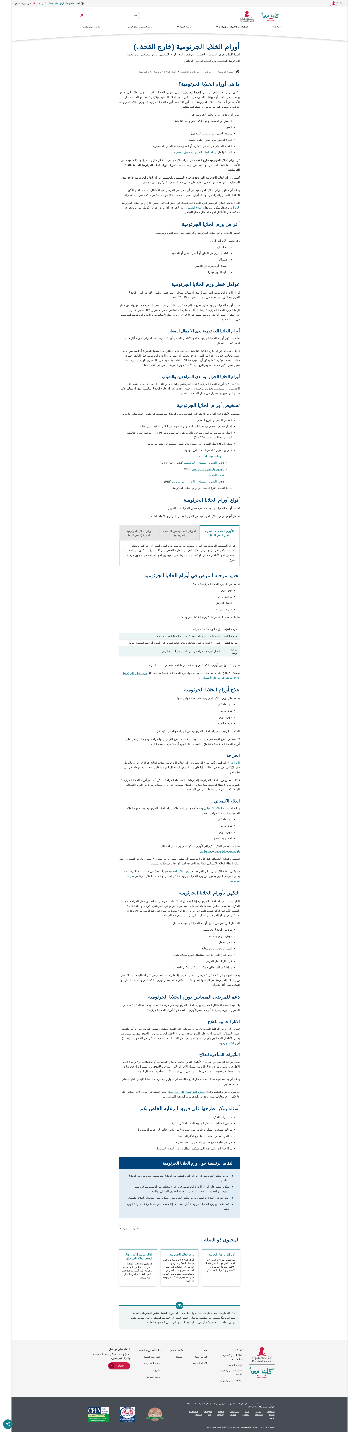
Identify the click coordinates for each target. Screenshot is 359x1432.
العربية (258, 1411)
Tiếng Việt (234, 1411)
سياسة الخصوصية (152, 1363)
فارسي (272, 1418)
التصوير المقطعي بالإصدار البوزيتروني (194, 481)
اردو (62, 3)
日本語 (233, 1415)
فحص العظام (216, 475)
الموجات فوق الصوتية (211, 456)
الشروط (157, 1370)
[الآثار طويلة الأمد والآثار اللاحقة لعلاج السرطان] (138, 1267)
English (70, 3)
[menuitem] (119, 1365)
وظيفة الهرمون (228, 1043)
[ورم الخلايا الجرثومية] (179, 1267)
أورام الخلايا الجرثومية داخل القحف (196, 152)
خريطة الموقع (154, 1376)
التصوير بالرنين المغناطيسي (208, 468)
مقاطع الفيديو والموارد (90, 26)
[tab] (219, 533)
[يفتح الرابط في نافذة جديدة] (153, 1414)
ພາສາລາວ (193, 1411)
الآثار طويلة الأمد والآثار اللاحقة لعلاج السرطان (138, 1256)
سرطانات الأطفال (190, 71)
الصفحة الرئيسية (226, 71)
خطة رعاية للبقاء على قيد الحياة (186, 1091)
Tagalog (220, 1415)
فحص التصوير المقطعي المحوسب (203, 462)
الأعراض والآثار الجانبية (222, 1254)
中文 (247, 1411)
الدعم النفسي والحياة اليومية (140, 26)
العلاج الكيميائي (193, 207)
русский (198, 1415)
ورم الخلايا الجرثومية (182, 1254)
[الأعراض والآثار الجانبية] (221, 1267)
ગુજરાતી (246, 1415)
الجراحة (235, 762)
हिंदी (209, 1415)
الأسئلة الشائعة (200, 1363)
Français (53, 3)
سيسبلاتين (206, 850)
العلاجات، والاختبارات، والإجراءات (233, 26)
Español (271, 1411)
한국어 (221, 1411)
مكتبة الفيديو (177, 1350)
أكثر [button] (44, 3)
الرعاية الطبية (186, 26)
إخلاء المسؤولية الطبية (150, 1350)
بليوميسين (234, 850)
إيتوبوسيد (219, 850)
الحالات (278, 26)
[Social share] (8, 1424)
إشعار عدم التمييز (152, 1357)
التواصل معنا (201, 1357)
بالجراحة (235, 207)
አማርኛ (272, 1415)
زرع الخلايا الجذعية (180, 871)
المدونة (179, 1357)
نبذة (206, 1350)
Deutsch (259, 1415)
